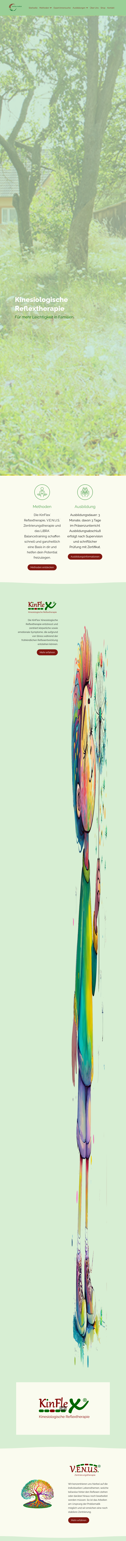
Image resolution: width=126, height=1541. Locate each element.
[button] (51, 8)
